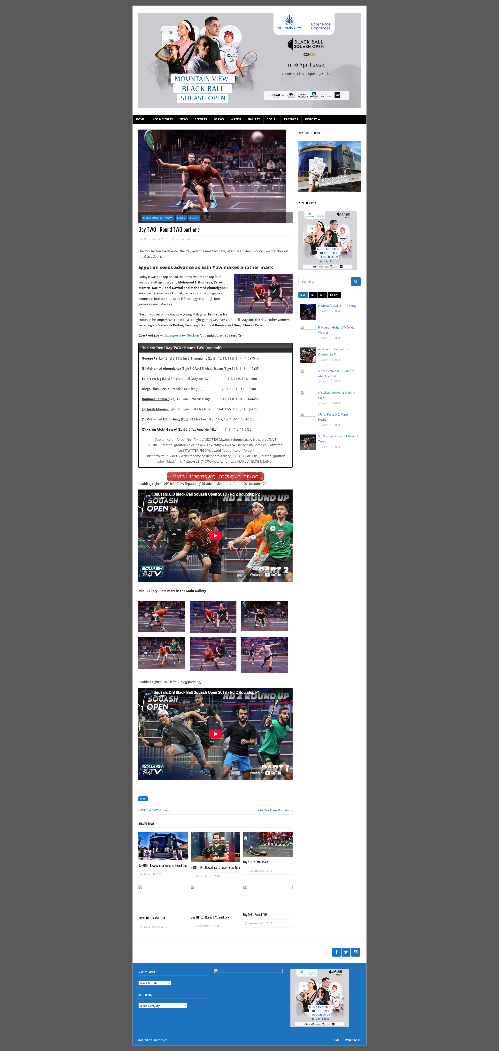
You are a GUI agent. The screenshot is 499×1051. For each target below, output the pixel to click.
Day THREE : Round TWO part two (210, 917)
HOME (140, 119)
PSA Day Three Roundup (274, 810)
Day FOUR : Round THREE (152, 918)
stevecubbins (185, 239)
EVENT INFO (352, 1040)
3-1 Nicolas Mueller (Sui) (172, 389)
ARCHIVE (334, 295)
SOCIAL (272, 119)
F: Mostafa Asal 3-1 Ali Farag (337, 305)
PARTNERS (291, 119)
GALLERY (254, 119)
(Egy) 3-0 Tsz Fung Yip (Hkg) (179, 429)
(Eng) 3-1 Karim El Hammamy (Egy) (179, 358)
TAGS (322, 295)
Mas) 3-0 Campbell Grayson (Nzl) (176, 379)
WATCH (236, 119)
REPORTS (201, 119)
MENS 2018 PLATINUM (157, 217)
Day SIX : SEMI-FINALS (256, 862)
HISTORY (311, 119)
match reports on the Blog (179, 335)
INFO (313, 295)
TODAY (194, 217)
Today (143, 798)
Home (335, 1040)
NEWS (184, 119)
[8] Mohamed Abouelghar (162, 368)
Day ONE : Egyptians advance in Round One (162, 865)
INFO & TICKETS (162, 119)
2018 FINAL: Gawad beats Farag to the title (215, 867)
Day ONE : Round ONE (255, 914)
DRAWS (219, 119)
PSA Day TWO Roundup (156, 810)
